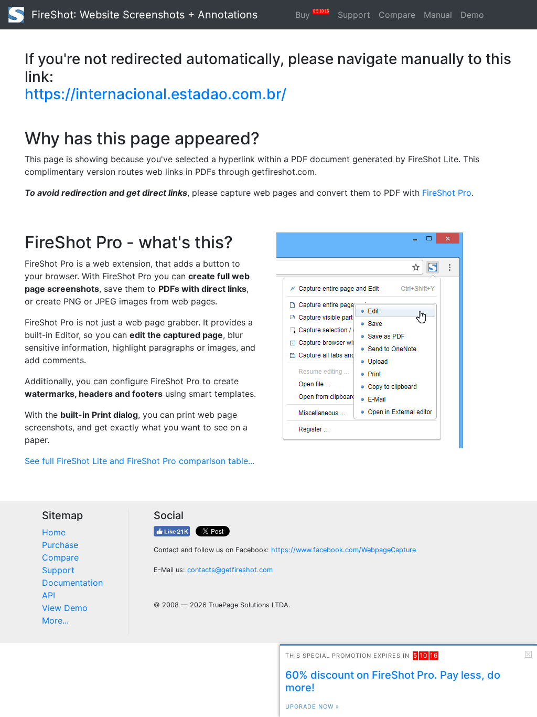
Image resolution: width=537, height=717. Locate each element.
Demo (472, 14)
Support (354, 14)
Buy (312, 14)
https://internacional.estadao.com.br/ (155, 94)
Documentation (72, 582)
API (48, 595)
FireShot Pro (446, 192)
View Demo (65, 608)
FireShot (142, 14)
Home (54, 532)
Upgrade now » (312, 706)
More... (55, 620)
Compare (397, 14)
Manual (438, 14)
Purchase (60, 545)
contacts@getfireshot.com (230, 570)
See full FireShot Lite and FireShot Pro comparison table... (139, 461)
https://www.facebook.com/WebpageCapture (343, 550)
